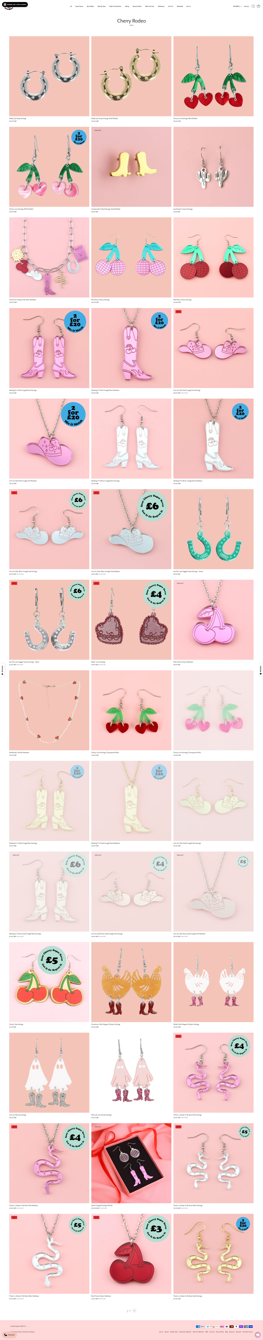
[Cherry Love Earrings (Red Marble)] (213, 76)
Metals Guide (174, 1332)
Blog (226, 1332)
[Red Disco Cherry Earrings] (213, 257)
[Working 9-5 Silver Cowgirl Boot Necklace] (213, 439)
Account (246, 6)
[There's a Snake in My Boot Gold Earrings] (213, 1254)
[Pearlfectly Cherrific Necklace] (49, 710)
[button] (15, 4)
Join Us (189, 6)
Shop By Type (101, 6)
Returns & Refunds (198, 1332)
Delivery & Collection (185, 1332)
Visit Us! (170, 6)
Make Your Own (149, 6)
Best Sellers (90, 6)
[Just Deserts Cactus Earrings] (213, 167)
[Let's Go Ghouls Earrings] (49, 1073)
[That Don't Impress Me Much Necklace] (49, 257)
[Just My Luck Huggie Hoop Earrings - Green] (213, 529)
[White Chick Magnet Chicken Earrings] (213, 982)
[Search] (253, 6)
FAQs (206, 1332)
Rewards (238, 1332)
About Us (232, 1332)
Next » (134, 1310)
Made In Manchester (115, 6)
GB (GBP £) (236, 6)
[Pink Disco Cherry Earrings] (131, 257)
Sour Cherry (18, 1332)
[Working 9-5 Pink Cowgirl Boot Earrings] (49, 348)
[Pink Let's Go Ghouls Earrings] (131, 1073)
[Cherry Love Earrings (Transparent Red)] (131, 710)
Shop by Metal (137, 6)
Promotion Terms (248, 1332)
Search (167, 1332)
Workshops (161, 6)
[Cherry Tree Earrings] (49, 982)
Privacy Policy (220, 1332)
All (71, 6)
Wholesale (180, 6)
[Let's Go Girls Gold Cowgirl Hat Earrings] (213, 801)
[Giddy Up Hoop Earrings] (49, 76)
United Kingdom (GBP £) (17, 1326)
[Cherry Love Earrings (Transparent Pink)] (213, 710)
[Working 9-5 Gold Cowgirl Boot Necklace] (131, 801)
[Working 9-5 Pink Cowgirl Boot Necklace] (131, 348)
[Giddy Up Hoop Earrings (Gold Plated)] (131, 76)
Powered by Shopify (28, 1332)
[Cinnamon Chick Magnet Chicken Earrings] (131, 982)
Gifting (127, 6)
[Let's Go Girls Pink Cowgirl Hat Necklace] (49, 439)
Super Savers (79, 6)
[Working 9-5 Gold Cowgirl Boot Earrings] (49, 801)
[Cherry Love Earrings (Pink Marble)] (49, 167)
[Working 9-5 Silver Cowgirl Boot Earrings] (131, 439)
